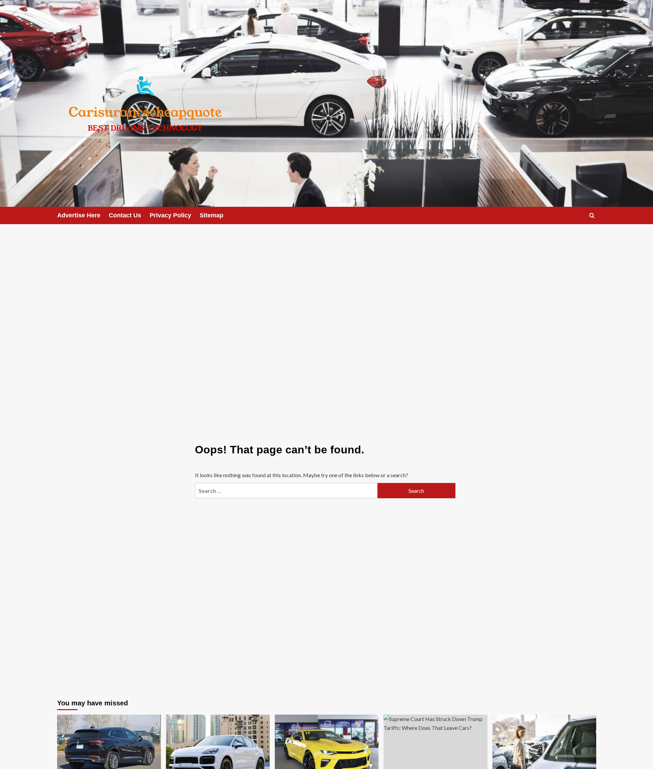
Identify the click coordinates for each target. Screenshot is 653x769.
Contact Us (125, 215)
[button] (592, 215)
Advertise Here (78, 215)
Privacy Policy (170, 215)
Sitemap (211, 215)
